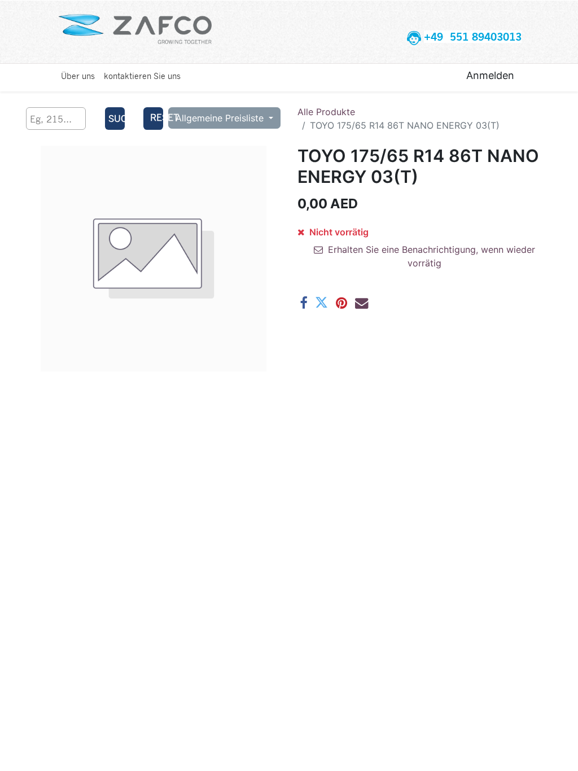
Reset (156, 117)
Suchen (116, 118)
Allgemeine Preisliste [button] (221, 118)
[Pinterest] (341, 302)
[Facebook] (303, 302)
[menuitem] (77, 75)
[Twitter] (321, 302)
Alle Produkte (326, 111)
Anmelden (490, 75)
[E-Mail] (361, 302)
